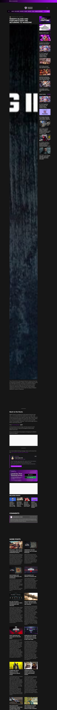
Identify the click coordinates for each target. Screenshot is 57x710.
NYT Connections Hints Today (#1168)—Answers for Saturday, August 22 (44, 118)
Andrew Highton (41, 127)
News (13, 11)
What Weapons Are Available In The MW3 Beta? (15, 637)
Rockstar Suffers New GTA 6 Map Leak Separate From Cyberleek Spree (44, 78)
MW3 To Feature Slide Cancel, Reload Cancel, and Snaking (30, 603)
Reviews (22, 11)
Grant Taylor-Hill (19, 457)
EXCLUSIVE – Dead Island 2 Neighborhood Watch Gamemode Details (15, 551)
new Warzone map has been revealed (19, 452)
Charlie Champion (41, 52)
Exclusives (17, 11)
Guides (25, 11)
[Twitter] (34, 456)
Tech (33, 11)
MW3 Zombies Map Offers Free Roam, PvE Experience (15, 576)
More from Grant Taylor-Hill (16, 466)
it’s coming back (15, 424)
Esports (29, 11)
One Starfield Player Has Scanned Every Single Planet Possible (30, 707)
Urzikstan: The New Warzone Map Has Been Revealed (30, 551)
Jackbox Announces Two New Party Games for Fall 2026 (12, 504)
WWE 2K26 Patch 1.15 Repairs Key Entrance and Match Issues (27, 504)
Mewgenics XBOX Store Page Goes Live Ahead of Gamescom (20, 504)
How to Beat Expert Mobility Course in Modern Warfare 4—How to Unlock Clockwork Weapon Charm (44, 131)
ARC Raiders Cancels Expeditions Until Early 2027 (44, 90)
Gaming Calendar (38, 11)
